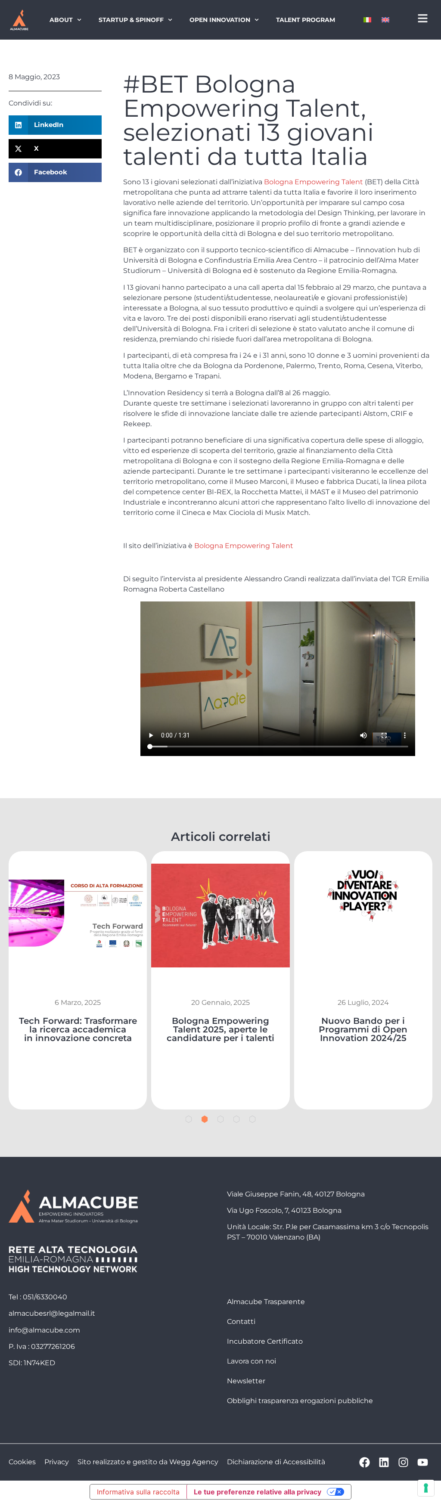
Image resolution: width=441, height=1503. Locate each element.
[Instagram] (403, 1462)
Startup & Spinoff (131, 20)
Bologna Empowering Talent (313, 182)
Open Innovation (219, 20)
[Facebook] (364, 1462)
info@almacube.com (44, 1330)
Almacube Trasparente (266, 1302)
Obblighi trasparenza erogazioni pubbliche (300, 1401)
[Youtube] (422, 1462)
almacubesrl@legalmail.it (52, 1313)
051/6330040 (45, 1297)
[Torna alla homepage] (19, 19)
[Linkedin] (384, 1462)
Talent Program (305, 20)
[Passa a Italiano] (367, 20)
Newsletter (246, 1381)
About (61, 20)
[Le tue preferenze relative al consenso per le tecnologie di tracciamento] (426, 1488)
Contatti (241, 1321)
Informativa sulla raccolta (138, 1492)
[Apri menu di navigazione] (422, 18)
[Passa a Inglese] (385, 20)
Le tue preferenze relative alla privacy (257, 1492)
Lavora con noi (251, 1361)
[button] (55, 125)
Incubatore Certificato (265, 1341)
